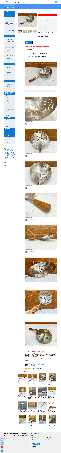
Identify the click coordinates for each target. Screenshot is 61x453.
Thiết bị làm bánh (8, 137)
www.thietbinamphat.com (8, 446)
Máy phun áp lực (8, 126)
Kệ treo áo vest (8, 102)
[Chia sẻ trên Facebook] (39, 36)
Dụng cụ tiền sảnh (8, 63)
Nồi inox (6, 22)
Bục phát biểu (7, 67)
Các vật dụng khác (8, 115)
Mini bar (6, 112)
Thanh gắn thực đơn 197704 (42, 411)
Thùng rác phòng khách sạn (9, 110)
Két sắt (6, 104)
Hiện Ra (30, 42)
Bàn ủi (6, 97)
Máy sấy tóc (7, 107)
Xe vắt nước (7, 86)
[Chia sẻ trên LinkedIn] (45, 36)
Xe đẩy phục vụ (7, 13)
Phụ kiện (6, 142)
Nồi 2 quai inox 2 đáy (31, 383)
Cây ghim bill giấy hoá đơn (52, 411)
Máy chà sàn (7, 119)
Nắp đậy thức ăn (8, 50)
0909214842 (32, 364)
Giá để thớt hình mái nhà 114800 (51, 398)
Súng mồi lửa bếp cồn (31, 411)
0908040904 (43, 364)
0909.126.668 (16, 437)
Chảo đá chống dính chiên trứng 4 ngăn (32, 398)
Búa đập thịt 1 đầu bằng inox (42, 397)
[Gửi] (56, 2)
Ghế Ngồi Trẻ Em (7, 11)
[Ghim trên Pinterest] (43, 36)
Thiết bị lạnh (7, 139)
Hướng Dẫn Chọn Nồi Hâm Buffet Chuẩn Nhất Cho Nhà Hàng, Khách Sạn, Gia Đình (11, 158)
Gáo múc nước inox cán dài (22, 383)
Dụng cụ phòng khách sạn (9, 93)
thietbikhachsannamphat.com (33, 365)
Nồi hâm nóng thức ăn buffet (11, 162)
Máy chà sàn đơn (8, 121)
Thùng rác (7, 74)
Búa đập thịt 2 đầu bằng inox (52, 425)
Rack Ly (6, 133)
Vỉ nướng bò (7, 32)
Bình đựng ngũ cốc (8, 39)
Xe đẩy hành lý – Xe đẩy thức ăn (9, 77)
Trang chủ (6, 7)
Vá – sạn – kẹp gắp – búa (9, 30)
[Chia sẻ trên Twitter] (40, 36)
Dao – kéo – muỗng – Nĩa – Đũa (9, 20)
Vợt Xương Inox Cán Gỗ (51, 34)
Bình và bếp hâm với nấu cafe (9, 56)
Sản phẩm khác (8, 61)
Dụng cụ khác (7, 91)
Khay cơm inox (7, 58)
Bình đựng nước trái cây (9, 41)
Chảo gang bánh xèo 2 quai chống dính (52, 384)
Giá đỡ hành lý (8, 100)
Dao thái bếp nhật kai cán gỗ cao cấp (32, 425)
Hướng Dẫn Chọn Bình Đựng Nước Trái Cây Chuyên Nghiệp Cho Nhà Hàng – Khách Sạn (11, 154)
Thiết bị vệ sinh (7, 117)
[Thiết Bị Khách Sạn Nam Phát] (8, 2)
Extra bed (7, 95)
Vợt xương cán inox (43, 34)
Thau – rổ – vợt (8, 24)
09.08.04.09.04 (21, 437)
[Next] (35, 20)
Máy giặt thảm (7, 123)
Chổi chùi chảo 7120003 (41, 425)
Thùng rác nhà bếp (8, 28)
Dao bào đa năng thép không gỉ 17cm (22, 412)
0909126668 (38, 364)
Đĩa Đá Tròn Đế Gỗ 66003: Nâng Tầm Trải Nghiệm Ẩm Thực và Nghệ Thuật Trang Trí (11, 149)
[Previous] (19, 20)
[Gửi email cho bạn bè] (42, 36)
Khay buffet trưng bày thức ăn (9, 48)
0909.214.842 (10, 437)
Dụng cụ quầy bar (8, 128)
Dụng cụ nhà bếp (13, 7)
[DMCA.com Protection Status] (33, 446)
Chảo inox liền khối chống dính (22, 398)
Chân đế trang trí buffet (8, 44)
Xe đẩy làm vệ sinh (8, 84)
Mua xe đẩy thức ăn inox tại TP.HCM (11, 165)
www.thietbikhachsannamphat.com (10, 444)
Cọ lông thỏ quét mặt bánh (22, 425)
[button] (19, 28)
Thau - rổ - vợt (20, 7)
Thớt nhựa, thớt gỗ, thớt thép (9, 26)
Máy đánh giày (7, 65)
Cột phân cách (8, 69)
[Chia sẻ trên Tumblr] (47, 36)
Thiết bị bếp (7, 135)
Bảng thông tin (8, 72)
